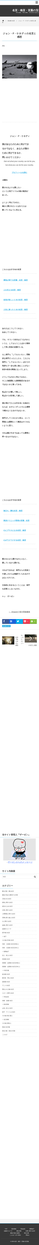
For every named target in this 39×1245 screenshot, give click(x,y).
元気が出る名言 (6, 899)
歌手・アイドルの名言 (8, 1012)
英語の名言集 (6, 1027)
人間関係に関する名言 (8, 914)
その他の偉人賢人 (7, 1015)
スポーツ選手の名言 (8, 993)
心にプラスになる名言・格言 (14, 530)
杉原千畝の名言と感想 (16, 641)
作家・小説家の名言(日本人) (10, 948)
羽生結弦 (22, 1229)
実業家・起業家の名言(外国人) (11, 963)
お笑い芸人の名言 (7, 1008)
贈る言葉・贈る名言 (8, 891)
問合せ (27, 1235)
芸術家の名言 (6, 959)
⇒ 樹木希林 (5, 1004)
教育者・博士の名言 (8, 978)
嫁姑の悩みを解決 (15, 1233)
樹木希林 (13, 1229)
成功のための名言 (7, 906)
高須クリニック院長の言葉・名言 (16, 520)
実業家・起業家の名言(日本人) (11, 966)
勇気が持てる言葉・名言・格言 (15, 280)
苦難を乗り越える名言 (8, 917)
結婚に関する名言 (7, 925)
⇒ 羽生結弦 (5, 997)
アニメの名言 (6, 985)
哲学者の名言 (6, 932)
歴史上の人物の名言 (8, 989)
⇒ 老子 (4, 936)
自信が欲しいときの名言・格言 (15, 300)
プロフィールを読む (19, 172)
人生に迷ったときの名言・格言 (15, 309)
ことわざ (4, 1034)
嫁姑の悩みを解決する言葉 (10, 895)
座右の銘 (26, 1233)
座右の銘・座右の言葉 (8, 1031)
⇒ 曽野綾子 (5, 951)
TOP (6, 1229)
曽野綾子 (31, 1229)
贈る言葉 (19, 1231)
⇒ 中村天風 (5, 970)
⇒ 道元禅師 (5, 1019)
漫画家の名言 (6, 982)
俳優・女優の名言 (7, 1000)
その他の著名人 (6, 1023)
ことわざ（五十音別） (16, 1235)
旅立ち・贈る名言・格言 (13, 511)
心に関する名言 (6, 921)
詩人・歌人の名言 (7, 955)
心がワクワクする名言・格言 (14, 540)
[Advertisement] (19, 100)
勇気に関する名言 (7, 902)
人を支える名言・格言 (12, 290)
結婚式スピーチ (6, 929)
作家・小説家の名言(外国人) (10, 944)
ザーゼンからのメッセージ (20, 862)
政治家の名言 (6, 626)
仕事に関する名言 (7, 910)
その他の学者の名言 (8, 940)
